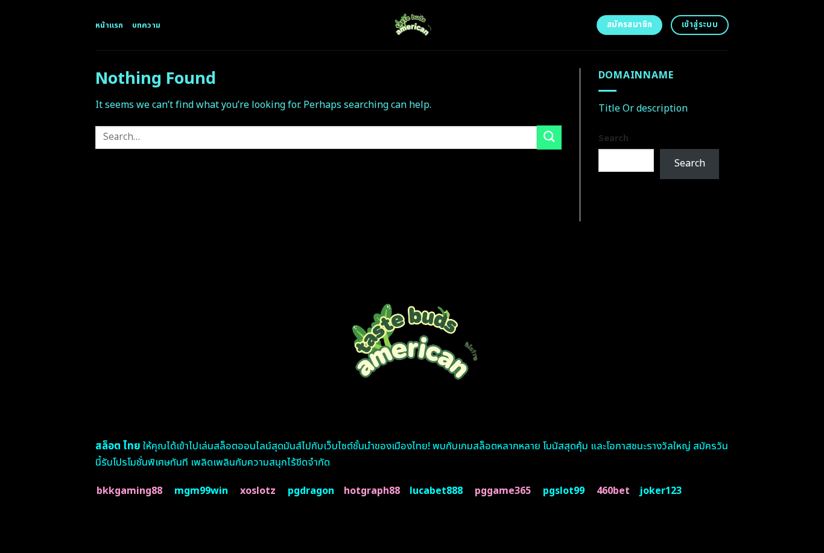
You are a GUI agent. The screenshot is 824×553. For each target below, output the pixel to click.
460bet (613, 491)
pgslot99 (564, 491)
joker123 (660, 491)
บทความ (146, 25)
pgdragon (311, 491)
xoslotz (258, 491)
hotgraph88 (372, 491)
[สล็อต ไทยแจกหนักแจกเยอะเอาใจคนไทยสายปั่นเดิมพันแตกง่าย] (412, 25)
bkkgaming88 (129, 491)
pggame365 (503, 491)
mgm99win (201, 491)
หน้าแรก (109, 25)
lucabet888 (436, 491)
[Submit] (549, 137)
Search (613, 138)
